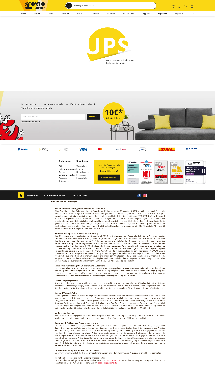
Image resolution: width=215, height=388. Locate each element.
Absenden (93, 116)
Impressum (81, 175)
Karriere (79, 169)
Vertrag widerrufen (67, 175)
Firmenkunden (82, 172)
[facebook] (139, 195)
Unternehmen (82, 166)
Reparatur (63, 178)
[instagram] (145, 195)
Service (62, 172)
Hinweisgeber (32, 195)
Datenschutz (81, 178)
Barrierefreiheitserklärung (54, 195)
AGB (60, 166)
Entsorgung (64, 181)
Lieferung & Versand (67, 169)
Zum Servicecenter (109, 177)
